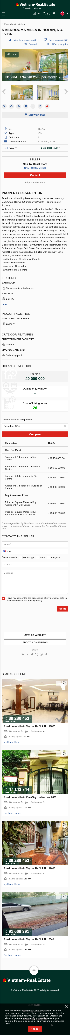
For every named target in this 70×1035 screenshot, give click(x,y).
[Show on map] (4, 106)
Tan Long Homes (12, 813)
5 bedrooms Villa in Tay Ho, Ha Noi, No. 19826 (29, 726)
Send (62, 608)
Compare (35, 434)
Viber (42, 557)
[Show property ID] (40, 106)
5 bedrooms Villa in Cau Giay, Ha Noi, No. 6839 (30, 797)
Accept (35, 1029)
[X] (32, 654)
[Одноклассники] (27, 654)
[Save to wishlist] (64, 683)
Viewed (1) (35, 44)
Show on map (36, 115)
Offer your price (60, 44)
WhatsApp (28, 557)
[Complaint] (47, 106)
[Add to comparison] (58, 683)
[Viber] (36, 654)
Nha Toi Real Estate (35, 167)
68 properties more (35, 182)
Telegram (55, 557)
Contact (35, 175)
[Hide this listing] (11, 106)
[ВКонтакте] (23, 654)
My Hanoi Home (12, 742)
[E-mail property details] (25, 106)
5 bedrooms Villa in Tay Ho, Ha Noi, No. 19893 (29, 868)
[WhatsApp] (41, 654)
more (4, 304)
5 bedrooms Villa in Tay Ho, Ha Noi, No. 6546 (29, 939)
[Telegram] (45, 654)
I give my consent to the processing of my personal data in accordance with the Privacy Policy (37, 599)
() (38, 13)
